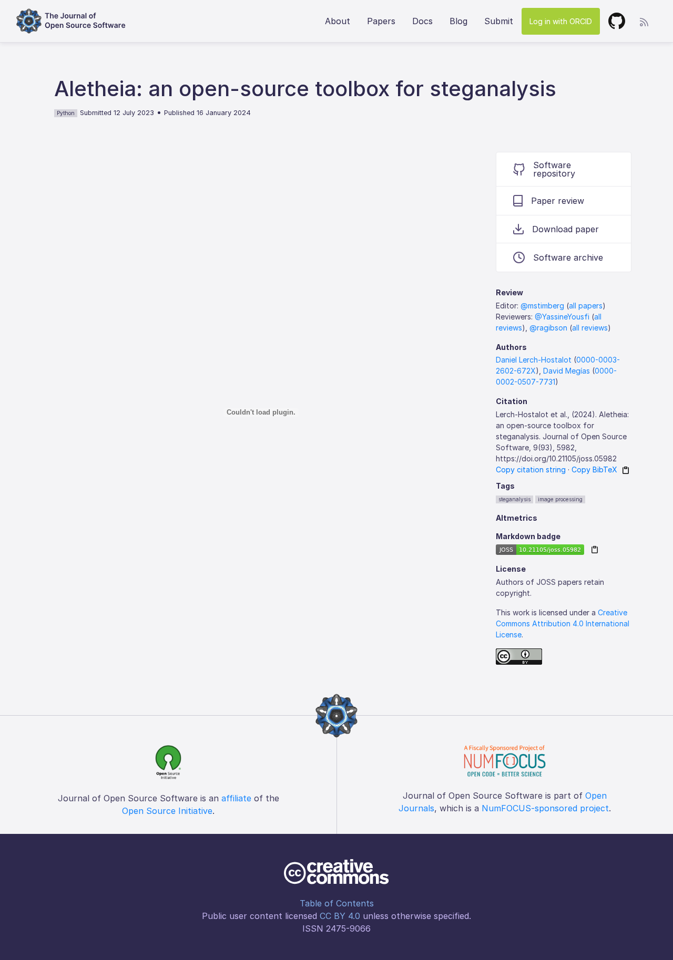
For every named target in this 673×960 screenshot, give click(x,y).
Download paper (565, 229)
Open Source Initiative (167, 811)
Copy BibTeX (594, 469)
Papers (381, 21)
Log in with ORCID (560, 21)
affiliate (236, 798)
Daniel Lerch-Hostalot (534, 359)
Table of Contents (337, 903)
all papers (586, 305)
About (337, 21)
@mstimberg (542, 305)
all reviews (590, 327)
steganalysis (514, 499)
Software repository (554, 169)
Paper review (557, 200)
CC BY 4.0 (340, 916)
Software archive (568, 257)
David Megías (566, 370)
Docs (422, 21)
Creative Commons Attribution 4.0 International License (562, 623)
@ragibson (548, 327)
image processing (560, 499)
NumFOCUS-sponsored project (545, 808)
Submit (498, 21)
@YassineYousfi (562, 316)
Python (66, 113)
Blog (458, 21)
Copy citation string (531, 469)
